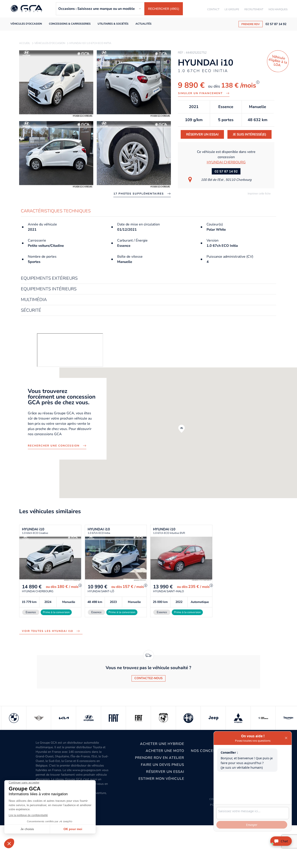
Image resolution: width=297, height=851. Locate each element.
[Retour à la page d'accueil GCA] (26, 9)
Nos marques (278, 9)
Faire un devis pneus (162, 764)
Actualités (143, 23)
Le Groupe (232, 9)
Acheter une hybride (162, 743)
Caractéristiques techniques (56, 211)
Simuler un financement (200, 93)
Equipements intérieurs (49, 289)
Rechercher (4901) (163, 8)
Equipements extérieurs (49, 278)
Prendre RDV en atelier (159, 757)
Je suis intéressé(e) (249, 134)
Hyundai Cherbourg (226, 162)
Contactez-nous (148, 678)
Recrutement (253, 9)
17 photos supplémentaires (138, 193)
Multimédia (34, 300)
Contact (213, 9)
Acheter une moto (165, 750)
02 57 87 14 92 (275, 24)
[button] (181, 429)
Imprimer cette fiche (259, 193)
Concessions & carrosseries (70, 23)
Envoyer (251, 825)
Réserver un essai (202, 134)
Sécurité (31, 310)
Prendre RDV (250, 24)
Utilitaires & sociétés (113, 23)
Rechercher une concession (54, 445)
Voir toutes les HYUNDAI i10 (47, 631)
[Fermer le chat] (286, 738)
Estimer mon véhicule (161, 778)
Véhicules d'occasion (26, 23)
